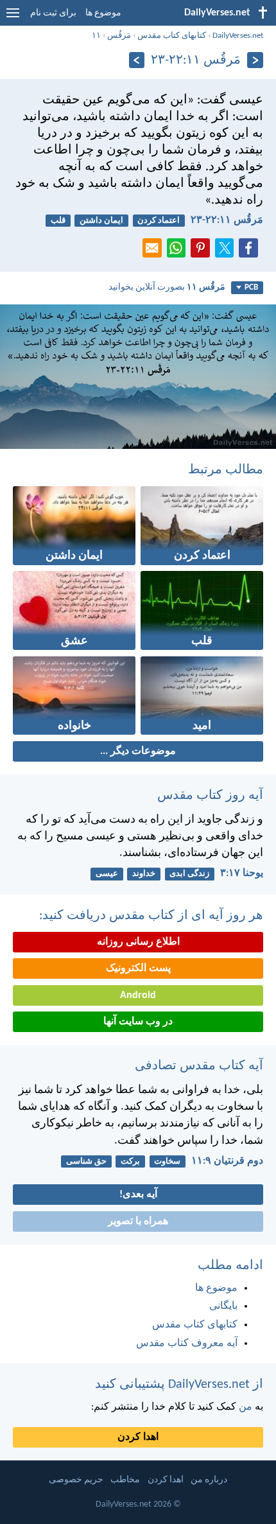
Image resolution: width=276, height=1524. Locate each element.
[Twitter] (227, 252)
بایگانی (223, 1306)
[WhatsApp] (179, 248)
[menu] (13, 18)
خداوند (143, 874)
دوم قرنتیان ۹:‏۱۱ (227, 1161)
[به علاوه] (137, 60)
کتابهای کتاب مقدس (171, 35)
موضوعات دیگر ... (138, 751)
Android (138, 995)
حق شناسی (86, 1161)
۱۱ (96, 35)
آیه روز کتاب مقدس (210, 795)
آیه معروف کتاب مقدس (186, 1343)
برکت (130, 1161)
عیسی (107, 874)
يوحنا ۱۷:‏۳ (241, 873)
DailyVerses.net (237, 35)
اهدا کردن (138, 1437)
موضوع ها (103, 13)
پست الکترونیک (138, 968)
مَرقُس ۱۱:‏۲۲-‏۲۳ (227, 220)
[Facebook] (251, 252)
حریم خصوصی (76, 1480)
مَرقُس (119, 35)
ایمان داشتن (101, 220)
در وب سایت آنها (138, 1022)
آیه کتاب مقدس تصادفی (199, 1066)
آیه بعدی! (138, 1194)
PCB (251, 287)
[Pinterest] (203, 252)
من (245, 1407)
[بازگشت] (255, 60)
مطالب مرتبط (225, 470)
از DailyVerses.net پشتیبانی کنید (179, 1384)
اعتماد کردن (158, 220)
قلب (58, 220)
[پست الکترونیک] (154, 252)
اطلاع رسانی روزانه (138, 942)
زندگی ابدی (189, 874)
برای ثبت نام (53, 13)
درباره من (209, 1480)
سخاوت (167, 1161)
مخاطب (125, 1480)
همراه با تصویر (138, 1221)
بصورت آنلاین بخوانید (166, 287)
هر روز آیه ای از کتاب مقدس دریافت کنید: (151, 915)
